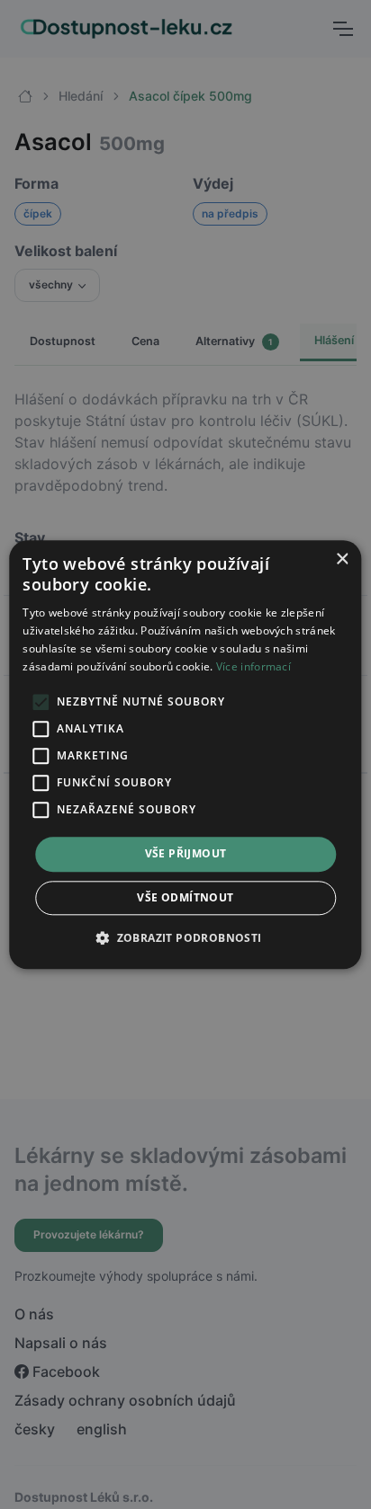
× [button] (341, 559)
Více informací (253, 666)
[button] (185, 937)
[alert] (185, 754)
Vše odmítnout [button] (185, 897)
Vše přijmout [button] (186, 854)
